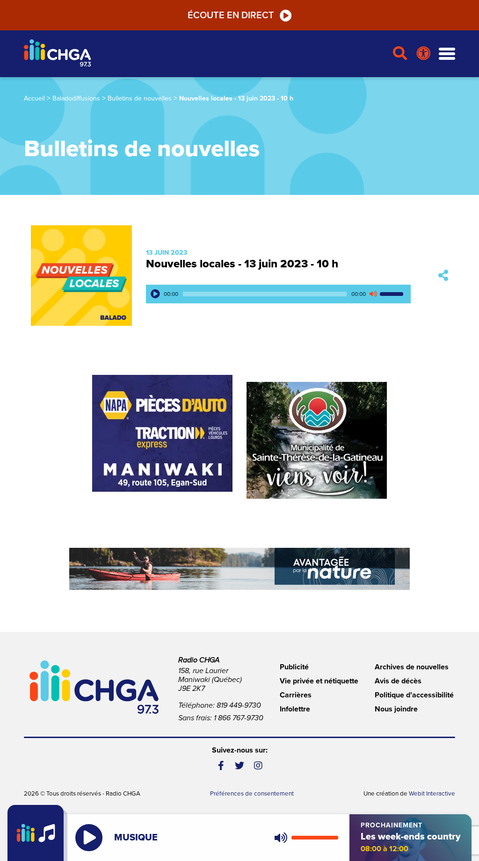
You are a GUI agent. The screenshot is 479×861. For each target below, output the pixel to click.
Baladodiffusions (76, 98)
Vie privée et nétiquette (319, 681)
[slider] (393, 294)
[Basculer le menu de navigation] (447, 54)
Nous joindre (396, 709)
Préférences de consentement (252, 793)
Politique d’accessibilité (414, 695)
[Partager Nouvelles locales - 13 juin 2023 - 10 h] (443, 275)
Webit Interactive (432, 793)
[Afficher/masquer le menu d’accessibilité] (423, 53)
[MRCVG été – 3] (239, 569)
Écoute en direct (231, 15)
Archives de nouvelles (412, 667)
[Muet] (373, 294)
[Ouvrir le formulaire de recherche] (400, 53)
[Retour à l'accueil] (204, 54)
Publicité (294, 667)
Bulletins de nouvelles (140, 98)
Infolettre (295, 709)
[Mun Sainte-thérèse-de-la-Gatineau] (317, 440)
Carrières (296, 695)
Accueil (34, 98)
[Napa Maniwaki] (162, 433)
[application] (278, 294)
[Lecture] (155, 294)
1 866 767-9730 (238, 718)
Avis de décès (398, 681)
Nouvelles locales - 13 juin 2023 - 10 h (242, 264)
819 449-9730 (239, 705)
